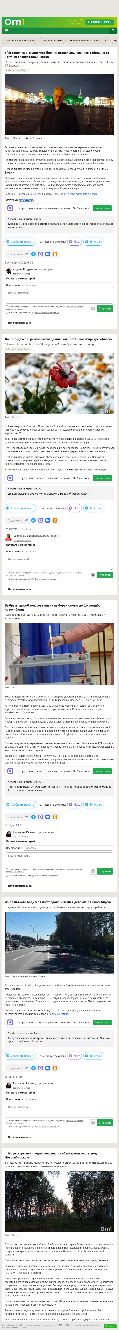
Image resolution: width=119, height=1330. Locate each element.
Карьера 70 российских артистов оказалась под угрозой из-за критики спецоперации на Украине (61, 225)
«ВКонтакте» (26, 199)
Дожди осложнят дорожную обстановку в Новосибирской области (49, 493)
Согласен (110, 1326)
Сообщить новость (22, 241)
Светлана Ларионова (26, 535)
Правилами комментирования (47, 312)
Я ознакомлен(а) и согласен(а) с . (34, 312)
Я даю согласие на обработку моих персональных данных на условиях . (44, 307)
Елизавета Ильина (24, 832)
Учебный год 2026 (52, 40)
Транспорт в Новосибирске (19, 40)
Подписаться (102, 208)
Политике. (24, 1327)
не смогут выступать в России (81, 194)
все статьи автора (21, 273)
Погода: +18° (75, 22)
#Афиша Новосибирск (17, 70)
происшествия (60, 1014)
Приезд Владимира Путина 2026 (88, 40)
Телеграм (96, 241)
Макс (77, 241)
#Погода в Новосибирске (18, 349)
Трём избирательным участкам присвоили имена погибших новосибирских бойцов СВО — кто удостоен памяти (59, 788)
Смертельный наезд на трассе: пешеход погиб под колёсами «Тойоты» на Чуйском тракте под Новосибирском (59, 1039)
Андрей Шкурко (23, 269)
